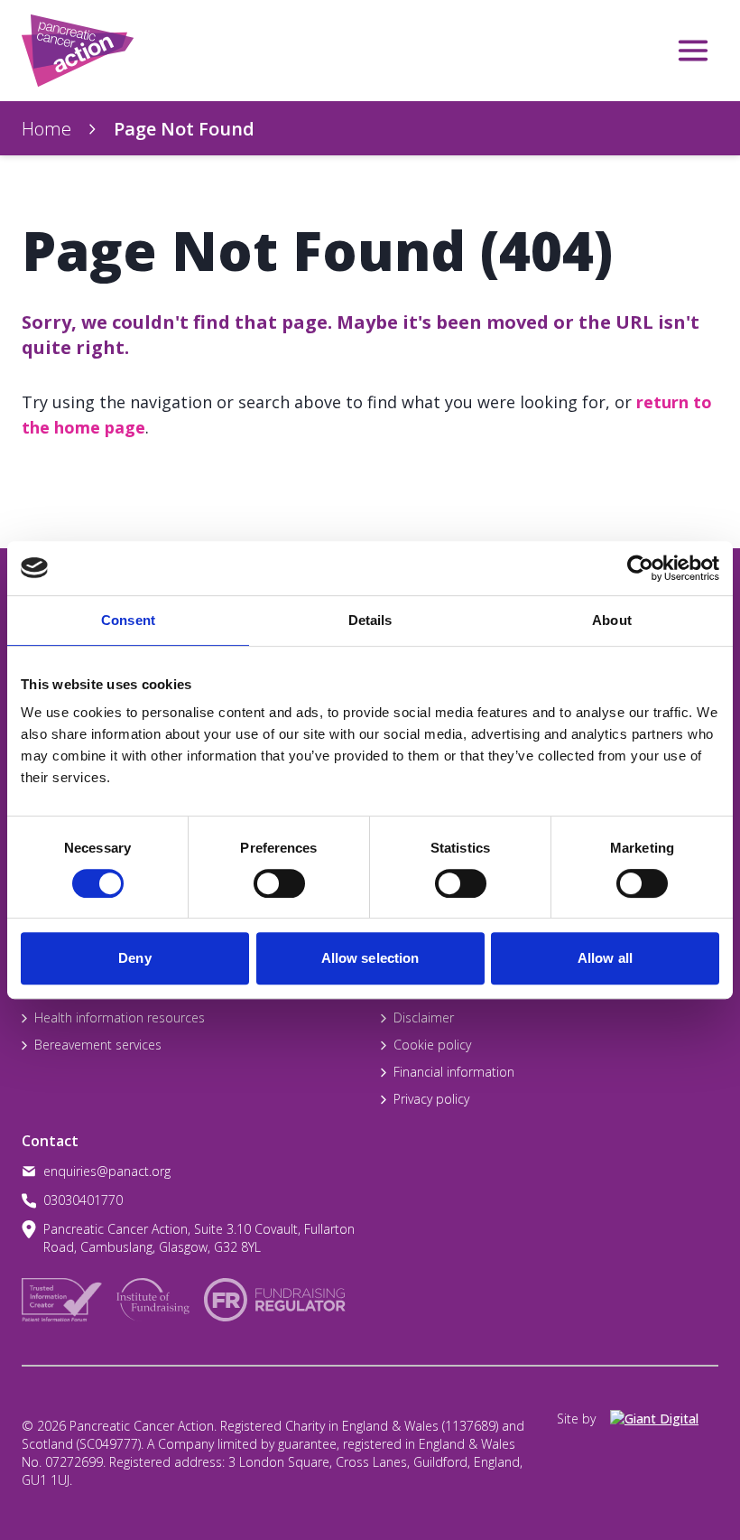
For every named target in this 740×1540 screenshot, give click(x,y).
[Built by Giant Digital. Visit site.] (664, 1419)
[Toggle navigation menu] (693, 50)
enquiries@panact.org (107, 1171)
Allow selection (370, 958)
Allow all (605, 958)
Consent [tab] (128, 620)
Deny (134, 958)
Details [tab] (370, 620)
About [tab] (612, 620)
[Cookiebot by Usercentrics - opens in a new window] (640, 568)
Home (46, 129)
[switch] (261, 876)
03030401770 (83, 1200)
